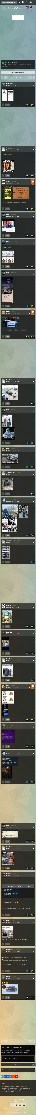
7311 (16, 632)
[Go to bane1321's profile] (3, 633)
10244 (18, 949)
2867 (14, 976)
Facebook (12, 1105)
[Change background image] (30, 2)
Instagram (20, 1105)
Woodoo (24, 886)
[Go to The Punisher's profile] (3, 149)
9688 (19, 148)
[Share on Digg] (7, 1076)
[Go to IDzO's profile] (3, 921)
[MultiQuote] (3, 105)
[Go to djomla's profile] (3, 606)
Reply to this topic (19, 72)
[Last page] (34, 77)
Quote (7, 104)
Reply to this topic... (11, 1058)
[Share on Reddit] (13, 1076)
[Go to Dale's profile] (3, 449)
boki (5, 64)
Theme (9, 1101)
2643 (13, 920)
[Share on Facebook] (5, 1076)
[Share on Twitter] (2, 1076)
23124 (15, 181)
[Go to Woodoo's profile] (3, 500)
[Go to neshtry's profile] (3, 242)
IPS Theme (14, 1099)
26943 (14, 725)
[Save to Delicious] (10, 1076)
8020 (13, 448)
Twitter (16, 1105)
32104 (16, 499)
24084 (14, 214)
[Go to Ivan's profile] (3, 726)
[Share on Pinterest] (16, 1076)
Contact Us (26, 1101)
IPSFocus (21, 1099)
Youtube (24, 1105)
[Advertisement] (18, 39)
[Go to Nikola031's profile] (3, 84)
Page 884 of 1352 (18, 77)
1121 (17, 83)
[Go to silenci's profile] (3, 977)
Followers (16, 1064)
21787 (16, 241)
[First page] (2, 77)
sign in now (10, 1052)
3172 (15, 873)
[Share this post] (33, 85)
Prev (6, 77)
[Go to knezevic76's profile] (3, 950)
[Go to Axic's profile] (3, 215)
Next (30, 77)
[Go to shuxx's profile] (3, 182)
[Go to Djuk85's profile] (3, 874)
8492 (15, 605)
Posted (12, 85)
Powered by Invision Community (18, 1112)
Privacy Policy (17, 1101)
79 (33, 1064)
